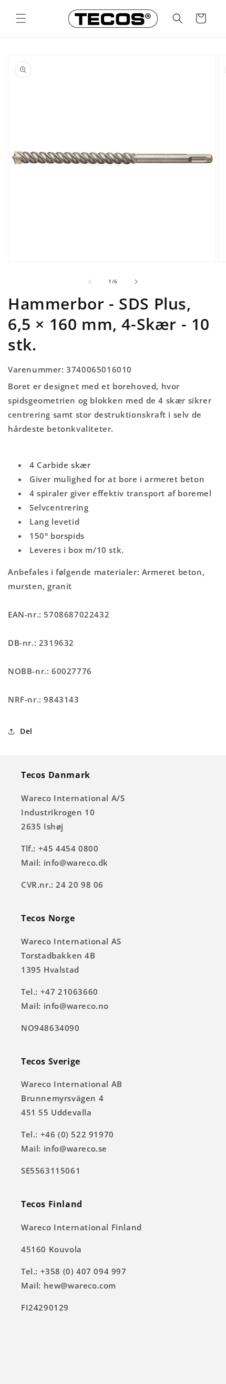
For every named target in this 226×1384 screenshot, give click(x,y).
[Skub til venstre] (89, 281)
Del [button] (26, 731)
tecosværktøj (97, 1375)
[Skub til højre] (136, 281)
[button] (21, 18)
